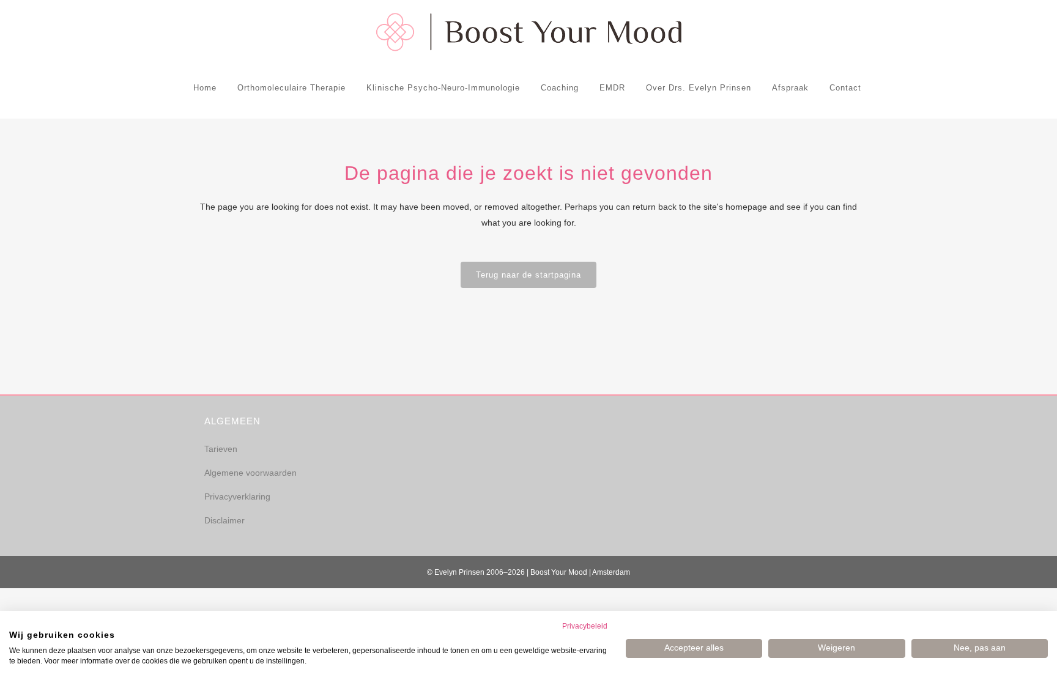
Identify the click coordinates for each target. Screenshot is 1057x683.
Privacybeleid (584, 626)
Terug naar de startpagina (528, 274)
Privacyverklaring (237, 496)
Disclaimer (224, 520)
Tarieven (220, 449)
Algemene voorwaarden (250, 473)
